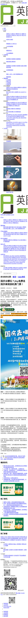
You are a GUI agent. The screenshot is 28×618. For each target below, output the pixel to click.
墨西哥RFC (9, 50)
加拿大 (20, 227)
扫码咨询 (5, 603)
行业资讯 (8, 141)
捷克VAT (14, 35)
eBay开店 (14, 114)
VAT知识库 (16, 555)
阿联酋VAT (9, 43)
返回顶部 (5, 616)
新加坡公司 (9, 104)
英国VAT (8, 33)
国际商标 (3, 225)
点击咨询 (5, 605)
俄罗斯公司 (14, 102)
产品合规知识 (22, 555)
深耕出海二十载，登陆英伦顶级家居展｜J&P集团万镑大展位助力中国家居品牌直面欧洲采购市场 (15, 475)
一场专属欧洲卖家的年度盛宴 (10, 512)
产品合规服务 (4, 231)
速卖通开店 (23, 256)
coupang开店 (18, 123)
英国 (7, 227)
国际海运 (8, 108)
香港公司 (17, 105)
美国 (12, 227)
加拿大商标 (24, 65)
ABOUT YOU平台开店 (20, 260)
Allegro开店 (9, 117)
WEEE (11, 87)
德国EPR (19, 87)
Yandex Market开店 (20, 262)
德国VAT (24, 33)
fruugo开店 (22, 125)
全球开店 (8, 84)
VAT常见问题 (6, 557)
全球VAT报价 (9, 39)
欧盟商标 (8, 59)
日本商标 (13, 65)
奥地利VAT (9, 36)
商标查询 (8, 76)
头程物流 (8, 83)
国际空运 (13, 108)
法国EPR (24, 87)
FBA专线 (8, 111)
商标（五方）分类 (11, 74)
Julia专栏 (21, 277)
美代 (12, 92)
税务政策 (10, 555)
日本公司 (19, 102)
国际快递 (18, 111)
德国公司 (18, 96)
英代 (10, 92)
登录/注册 (24, 2)
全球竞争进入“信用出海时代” (10, 478)
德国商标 (18, 59)
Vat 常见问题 (9, 179)
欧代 (7, 92)
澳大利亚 (8, 67)
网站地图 (5, 549)
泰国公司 (14, 104)
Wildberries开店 (16, 125)
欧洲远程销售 (14, 538)
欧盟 (4, 227)
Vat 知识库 (9, 153)
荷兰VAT (24, 35)
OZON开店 (9, 126)
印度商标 (18, 65)
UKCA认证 (21, 92)
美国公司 (8, 102)
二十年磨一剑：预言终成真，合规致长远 (13, 468)
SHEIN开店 (23, 117)
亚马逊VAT (19, 539)
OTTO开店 (15, 122)
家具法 (9, 538)
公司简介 (5, 544)
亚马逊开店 (9, 114)
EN (6, 4)
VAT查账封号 (12, 539)
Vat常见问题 (13, 269)
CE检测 (16, 92)
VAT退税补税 (5, 539)
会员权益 (3, 4)
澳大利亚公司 (22, 250)
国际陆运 (18, 108)
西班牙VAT (18, 33)
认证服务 (8, 79)
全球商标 (5, 54)
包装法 (8, 87)
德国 (10, 227)
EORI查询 (15, 549)
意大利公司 (24, 96)
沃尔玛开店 (9, 122)
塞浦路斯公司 (14, 99)
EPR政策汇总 (4, 538)
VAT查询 (10, 549)
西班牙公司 (9, 98)
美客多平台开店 (20, 116)
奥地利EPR (15, 89)
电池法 (15, 87)
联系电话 (5, 614)
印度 (17, 227)
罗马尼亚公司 (22, 247)
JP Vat (4, 29)
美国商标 (8, 65)
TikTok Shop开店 (10, 119)
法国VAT (13, 33)
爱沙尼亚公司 (20, 98)
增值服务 (5, 78)
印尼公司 (19, 104)
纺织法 (13, 536)
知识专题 (8, 166)
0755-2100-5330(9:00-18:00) (7, 607)
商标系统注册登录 (11, 61)
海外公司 (8, 81)
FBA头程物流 (4, 238)
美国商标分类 (19, 74)
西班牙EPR (9, 89)
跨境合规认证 (23, 536)
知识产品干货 (19, 269)
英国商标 (13, 59)
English (12, 214)
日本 (15, 227)
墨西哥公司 (12, 105)
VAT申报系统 (9, 46)
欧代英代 (17, 536)
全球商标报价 (9, 70)
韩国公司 (24, 102)
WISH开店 (20, 114)
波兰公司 (14, 98)
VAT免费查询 (9, 53)
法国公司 (8, 96)
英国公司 (13, 96)
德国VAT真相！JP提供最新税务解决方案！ (14, 502)
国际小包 (13, 111)
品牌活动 (10, 544)
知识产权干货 (9, 192)
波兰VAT (19, 35)
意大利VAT (9, 35)
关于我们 (5, 267)
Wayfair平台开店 (12, 116)
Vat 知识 (5, 128)
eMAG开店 (11, 123)
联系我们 (10, 267)
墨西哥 (24, 227)
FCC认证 (8, 235)
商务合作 (15, 267)
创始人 (15, 544)
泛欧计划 (21, 538)
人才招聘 (5, 545)
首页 (4, 28)
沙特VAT (14, 43)
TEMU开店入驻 (16, 117)
